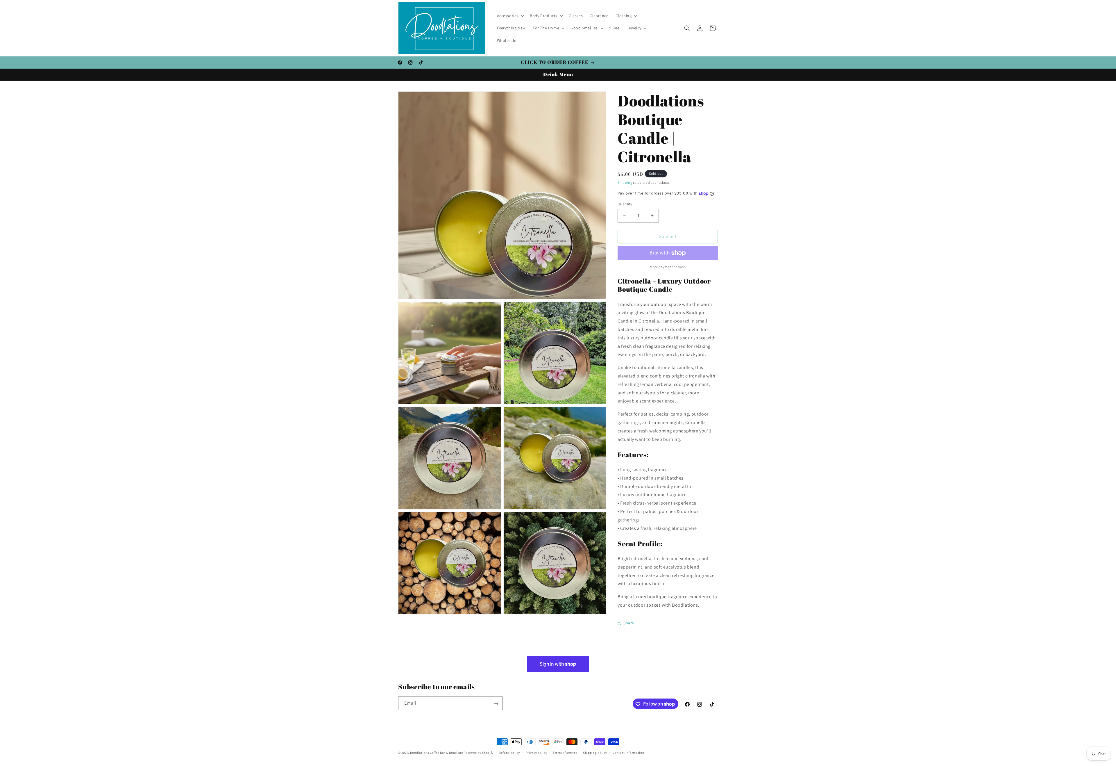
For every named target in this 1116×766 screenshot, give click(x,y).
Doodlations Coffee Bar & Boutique (436, 753)
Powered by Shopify (478, 753)
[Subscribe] (496, 703)
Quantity (625, 204)
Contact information (628, 752)
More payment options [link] (668, 267)
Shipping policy (595, 752)
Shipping (625, 182)
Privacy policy (536, 752)
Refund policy (509, 752)
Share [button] (628, 623)
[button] (510, 16)
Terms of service (565, 752)
